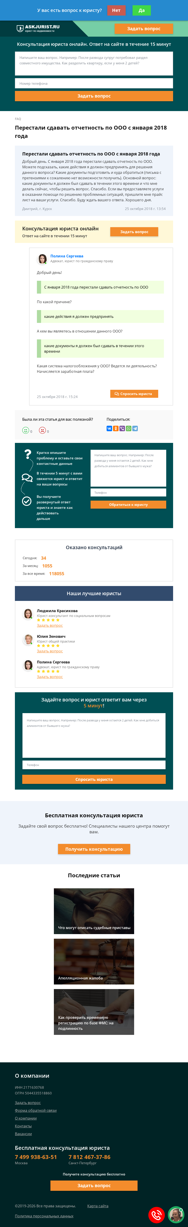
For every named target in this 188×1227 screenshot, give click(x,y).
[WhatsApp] (128, 428)
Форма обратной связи (36, 1110)
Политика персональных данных (44, 1216)
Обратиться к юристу (128, 504)
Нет (116, 10)
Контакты (23, 1126)
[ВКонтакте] (109, 428)
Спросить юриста (136, 393)
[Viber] (122, 428)
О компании (26, 1118)
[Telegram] (135, 428)
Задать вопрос (143, 29)
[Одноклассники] (116, 428)
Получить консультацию (94, 849)
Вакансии (23, 1133)
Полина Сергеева (66, 256)
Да (142, 10)
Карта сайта (97, 1205)
